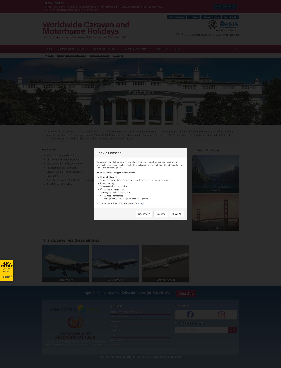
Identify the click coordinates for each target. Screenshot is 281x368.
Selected (161, 213)
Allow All (176, 213)
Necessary (144, 213)
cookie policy (137, 203)
